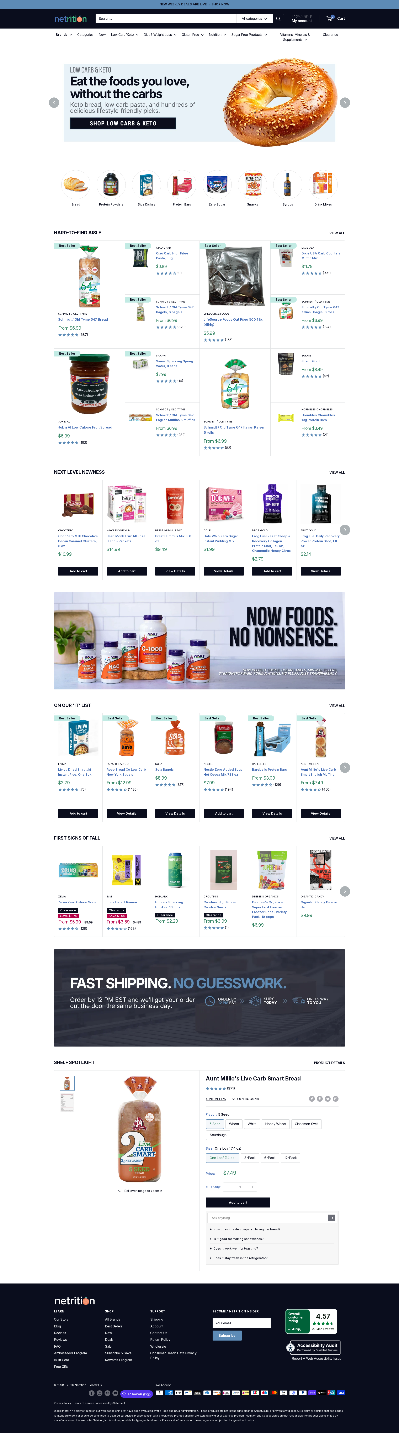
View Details (175, 571)
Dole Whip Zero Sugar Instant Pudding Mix (221, 538)
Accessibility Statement (110, 1403)
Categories (85, 34)
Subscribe (227, 1335)
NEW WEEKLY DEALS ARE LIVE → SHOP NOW (194, 4)
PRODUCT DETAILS (330, 1063)
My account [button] (302, 21)
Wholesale (158, 1346)
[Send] (331, 1218)
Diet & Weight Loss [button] (158, 34)
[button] (336, 18)
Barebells (259, 764)
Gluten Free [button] (190, 34)
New (102, 34)
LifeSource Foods (216, 313)
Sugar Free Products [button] (246, 34)
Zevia (62, 896)
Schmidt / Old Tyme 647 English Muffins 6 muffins (175, 417)
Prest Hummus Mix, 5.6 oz (173, 538)
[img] (67, 1083)
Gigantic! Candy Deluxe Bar (319, 904)
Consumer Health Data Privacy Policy (173, 1355)
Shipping (156, 1319)
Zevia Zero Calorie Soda (77, 902)
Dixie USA (308, 247)
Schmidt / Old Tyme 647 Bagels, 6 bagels (175, 309)
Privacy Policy (62, 1403)
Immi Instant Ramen (122, 902)
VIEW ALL (337, 233)
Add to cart (78, 571)
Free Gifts (61, 1366)
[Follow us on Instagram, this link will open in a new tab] (99, 1393)
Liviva (62, 764)
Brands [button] (62, 34)
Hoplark (161, 896)
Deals (109, 1339)
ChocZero (65, 530)
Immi (109, 896)
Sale (108, 1346)
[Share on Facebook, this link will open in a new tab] (312, 1098)
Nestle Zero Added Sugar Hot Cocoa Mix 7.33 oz (224, 772)
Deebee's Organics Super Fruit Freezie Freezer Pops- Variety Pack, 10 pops (269, 909)
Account (156, 1326)
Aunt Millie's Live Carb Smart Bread (253, 1078)
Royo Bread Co (118, 764)
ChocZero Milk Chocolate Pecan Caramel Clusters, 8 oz (78, 541)
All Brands (112, 1319)
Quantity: (213, 1187)
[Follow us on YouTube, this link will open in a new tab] (115, 1393)
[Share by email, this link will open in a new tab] (336, 1098)
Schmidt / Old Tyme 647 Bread (83, 319)
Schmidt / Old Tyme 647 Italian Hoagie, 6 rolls (320, 309)
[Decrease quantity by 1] (227, 1187)
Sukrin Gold (311, 361)
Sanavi (161, 355)
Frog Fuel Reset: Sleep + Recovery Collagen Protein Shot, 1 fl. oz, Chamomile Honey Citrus (271, 543)
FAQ (57, 1346)
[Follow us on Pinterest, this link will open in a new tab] (107, 1393)
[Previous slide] (54, 102)
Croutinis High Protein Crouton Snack (221, 904)
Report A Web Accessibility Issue (316, 1358)
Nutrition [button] (215, 34)
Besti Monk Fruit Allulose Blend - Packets (126, 538)
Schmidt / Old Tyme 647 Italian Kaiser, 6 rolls (235, 430)
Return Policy (160, 1339)
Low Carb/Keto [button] (122, 34)
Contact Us (158, 1333)
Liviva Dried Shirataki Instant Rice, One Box (74, 772)
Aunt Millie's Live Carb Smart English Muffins (318, 772)
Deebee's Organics (265, 896)
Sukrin (306, 355)
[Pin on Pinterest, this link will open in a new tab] (320, 1098)
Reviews (60, 1339)
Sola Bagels (164, 770)
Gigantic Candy (312, 896)
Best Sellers (114, 1326)
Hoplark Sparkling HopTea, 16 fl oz (169, 904)
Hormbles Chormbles (317, 409)
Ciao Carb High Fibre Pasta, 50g (172, 255)
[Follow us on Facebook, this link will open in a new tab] (92, 1393)
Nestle (208, 764)
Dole (207, 530)
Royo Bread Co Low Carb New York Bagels (126, 772)
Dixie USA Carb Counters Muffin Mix (321, 255)
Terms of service (83, 1403)
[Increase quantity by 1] (252, 1187)
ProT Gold (260, 530)
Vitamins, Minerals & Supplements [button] (295, 37)
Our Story (61, 1319)
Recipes (60, 1333)
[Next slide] (345, 102)
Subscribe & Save (118, 1353)
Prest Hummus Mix (168, 530)
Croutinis (211, 896)
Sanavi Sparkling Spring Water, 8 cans (174, 363)
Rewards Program (118, 1360)
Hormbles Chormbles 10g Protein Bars (318, 417)
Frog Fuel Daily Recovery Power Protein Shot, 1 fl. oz (320, 541)
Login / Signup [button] (302, 16)
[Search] (278, 18)
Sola (158, 764)
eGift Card (61, 1360)
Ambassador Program (70, 1353)
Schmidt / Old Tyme (72, 313)
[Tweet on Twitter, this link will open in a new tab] (328, 1098)
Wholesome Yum (119, 530)
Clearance (330, 34)
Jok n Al (64, 421)
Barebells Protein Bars (269, 770)
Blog (57, 1326)
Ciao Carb (163, 247)
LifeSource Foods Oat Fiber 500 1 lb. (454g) (233, 322)
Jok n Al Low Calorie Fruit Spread (85, 427)
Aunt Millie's (310, 764)
